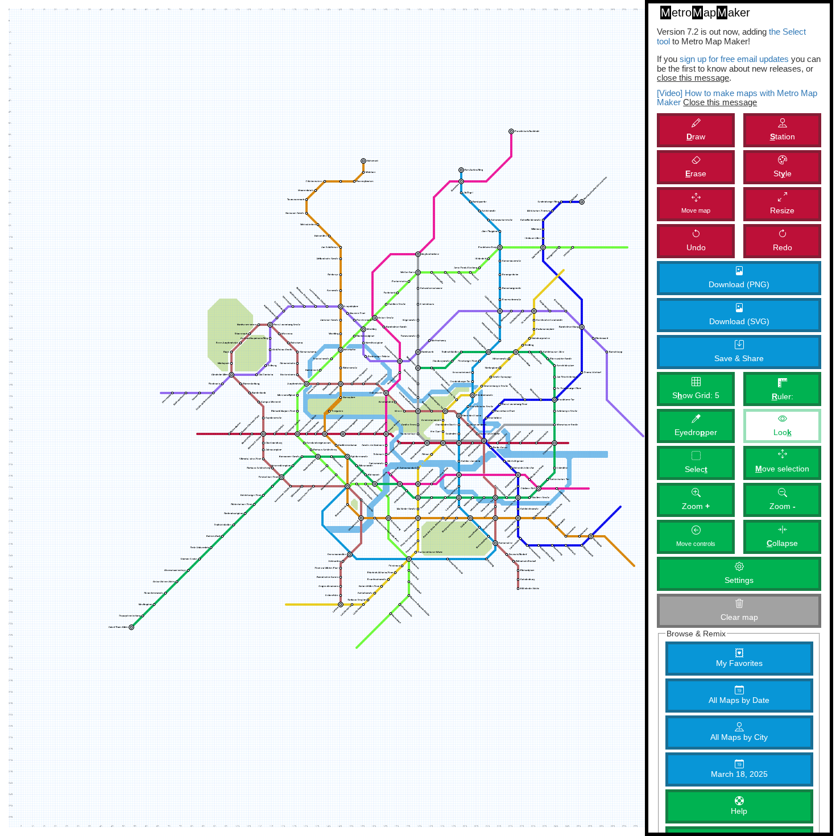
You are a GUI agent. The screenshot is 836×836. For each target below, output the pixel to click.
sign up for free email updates (734, 59)
